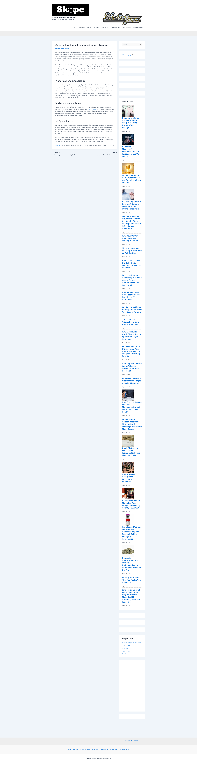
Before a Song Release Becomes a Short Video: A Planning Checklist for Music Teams (132, 424)
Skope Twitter (126, 650)
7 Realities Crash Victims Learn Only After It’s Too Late (130, 321)
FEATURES (76, 750)
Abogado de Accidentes (131, 740)
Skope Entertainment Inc (64, 17)
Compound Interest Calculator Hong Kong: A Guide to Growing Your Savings (131, 122)
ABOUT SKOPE (114, 750)
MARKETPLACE (104, 750)
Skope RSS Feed (126, 648)
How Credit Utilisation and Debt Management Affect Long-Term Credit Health (132, 407)
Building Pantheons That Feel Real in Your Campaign (131, 579)
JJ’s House (58, 145)
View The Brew (126, 653)
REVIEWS (87, 750)
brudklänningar (92, 108)
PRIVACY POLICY (125, 750)
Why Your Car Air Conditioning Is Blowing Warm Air (130, 237)
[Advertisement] (133, 685)
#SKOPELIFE (95, 750)
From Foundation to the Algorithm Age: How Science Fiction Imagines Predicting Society (131, 351)
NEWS (82, 750)
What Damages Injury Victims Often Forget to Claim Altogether (131, 380)
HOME (69, 750)
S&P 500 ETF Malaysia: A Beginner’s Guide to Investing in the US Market (130, 151)
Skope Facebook (127, 645)
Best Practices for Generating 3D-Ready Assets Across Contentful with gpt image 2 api (132, 280)
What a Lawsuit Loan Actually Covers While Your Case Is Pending (132, 309)
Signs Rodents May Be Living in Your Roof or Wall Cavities (132, 250)
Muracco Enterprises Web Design (131, 642)
